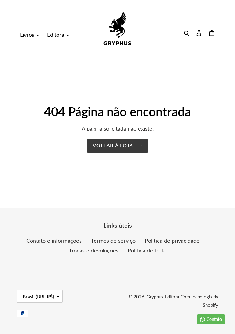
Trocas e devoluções (93, 250)
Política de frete (147, 250)
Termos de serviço (113, 240)
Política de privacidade (172, 240)
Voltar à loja (113, 145)
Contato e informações (54, 240)
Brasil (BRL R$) (38, 296)
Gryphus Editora (163, 296)
